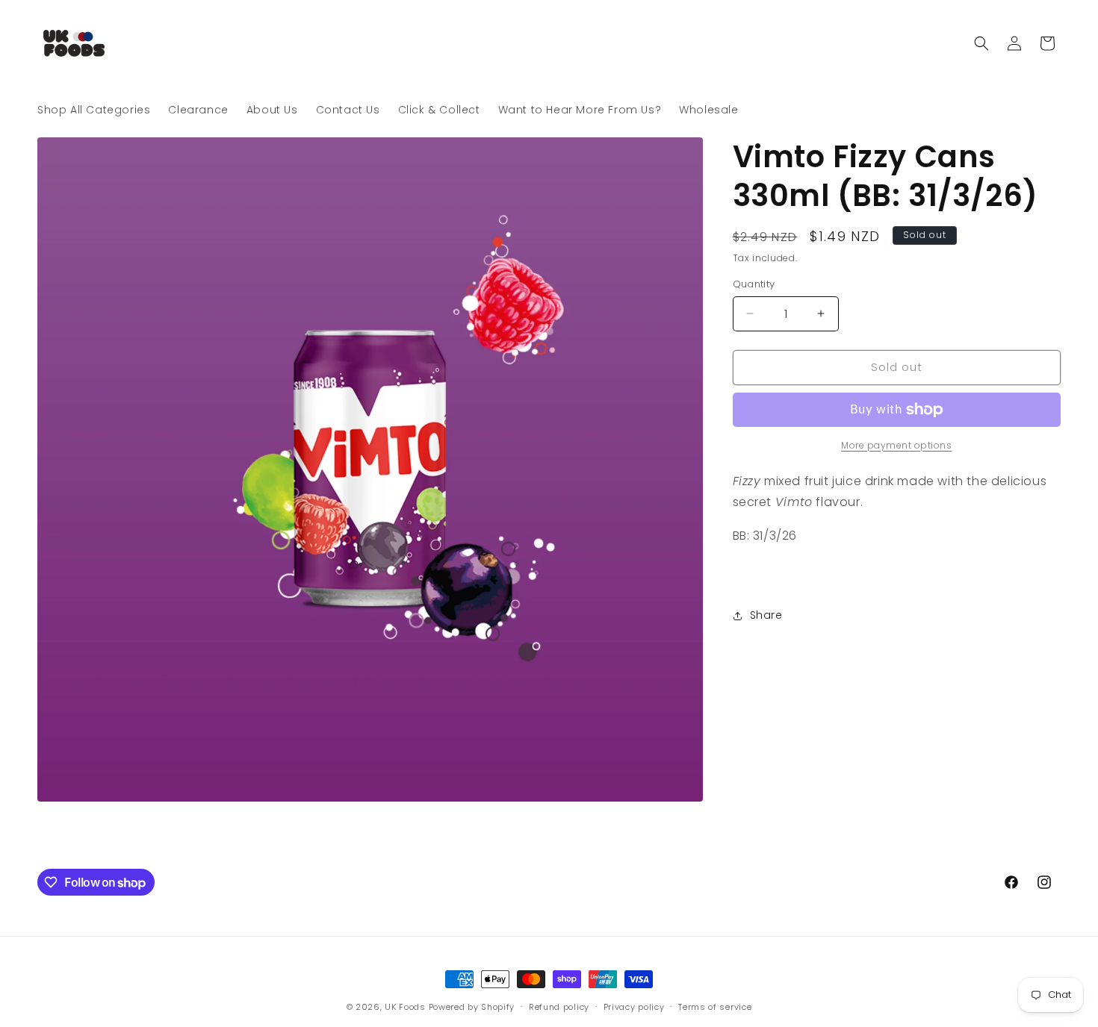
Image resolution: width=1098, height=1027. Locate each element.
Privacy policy (634, 1007)
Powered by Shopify (472, 1007)
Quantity (754, 284)
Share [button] (766, 615)
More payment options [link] (896, 445)
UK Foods (406, 1007)
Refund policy (559, 1007)
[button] (981, 43)
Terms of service (714, 1007)
